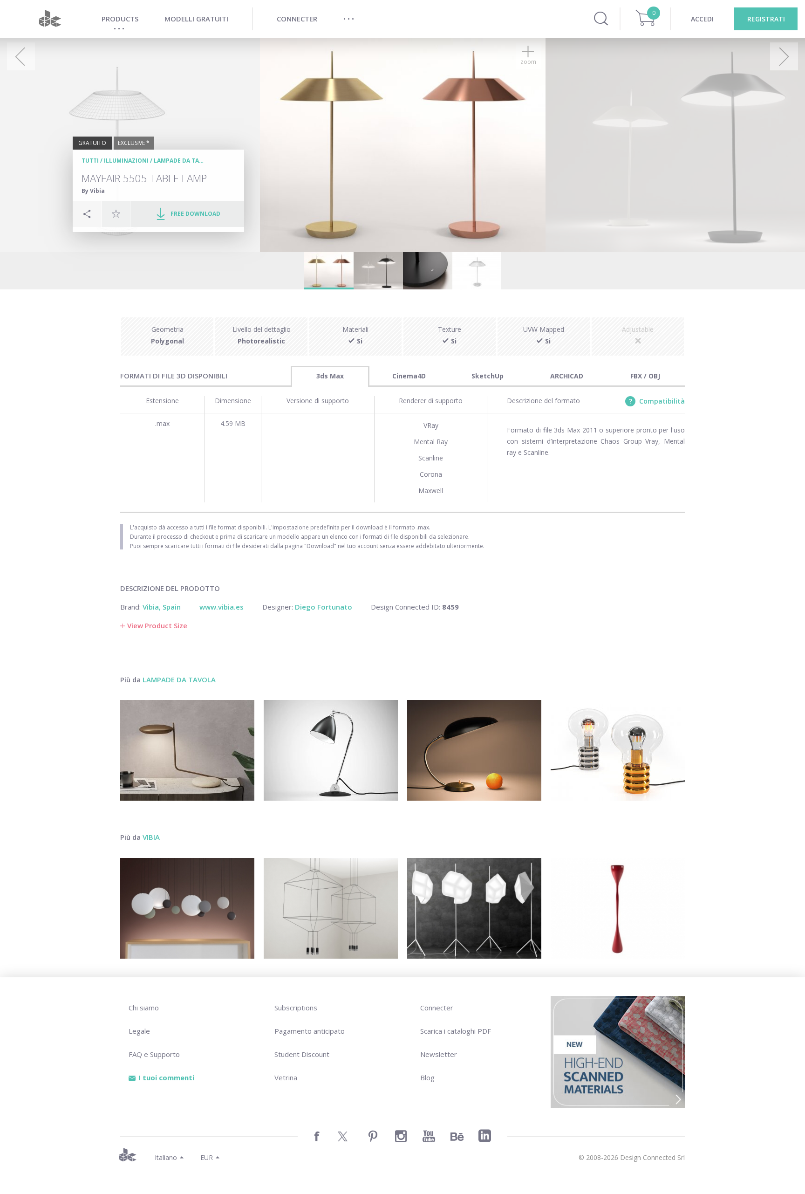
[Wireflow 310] (331, 908)
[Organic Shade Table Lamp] (474, 750)
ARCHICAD (566, 375)
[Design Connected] (50, 19)
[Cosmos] (187, 908)
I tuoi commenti (166, 1077)
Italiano (166, 1157)
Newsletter (438, 1054)
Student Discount (301, 1054)
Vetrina (285, 1077)
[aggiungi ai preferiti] (116, 213)
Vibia (151, 837)
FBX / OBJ (645, 375)
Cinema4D (409, 375)
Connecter (436, 1007)
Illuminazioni (126, 161)
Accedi (702, 18)
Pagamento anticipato (309, 1031)
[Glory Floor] (474, 908)
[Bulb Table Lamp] (618, 750)
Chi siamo (144, 1007)
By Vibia (93, 191)
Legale (139, 1031)
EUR (206, 1157)
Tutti (90, 161)
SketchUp (487, 375)
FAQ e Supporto (154, 1054)
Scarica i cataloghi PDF (455, 1031)
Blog (427, 1077)
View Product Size (157, 625)
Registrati (766, 18)
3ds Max (330, 375)
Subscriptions (295, 1007)
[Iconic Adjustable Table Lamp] (331, 750)
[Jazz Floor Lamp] (618, 908)
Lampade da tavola (184, 161)
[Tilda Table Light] (187, 750)
